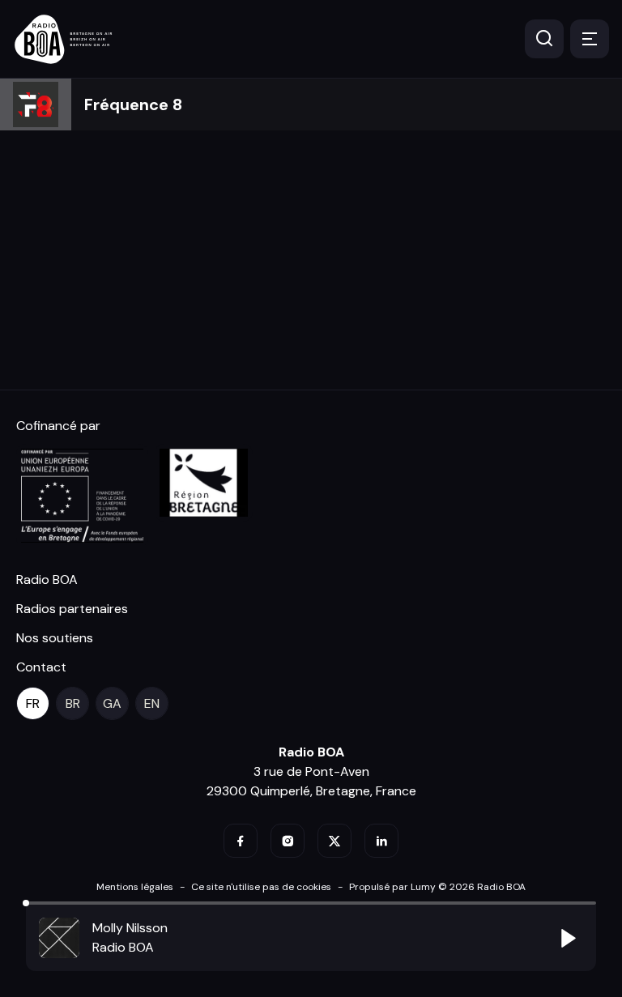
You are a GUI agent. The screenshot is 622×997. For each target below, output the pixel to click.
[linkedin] (381, 841)
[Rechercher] (544, 38)
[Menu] (589, 38)
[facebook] (241, 841)
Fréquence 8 (133, 104)
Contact (41, 666)
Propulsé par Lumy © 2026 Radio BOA (437, 886)
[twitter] (334, 841)
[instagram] (288, 841)
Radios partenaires (72, 608)
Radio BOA (47, 579)
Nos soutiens (54, 637)
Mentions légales (134, 886)
